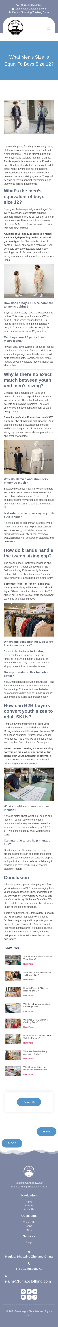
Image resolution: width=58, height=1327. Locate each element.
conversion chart (37, 806)
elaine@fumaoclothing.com (28, 1281)
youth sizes (10, 827)
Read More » (28, 964)
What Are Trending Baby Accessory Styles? (35, 1052)
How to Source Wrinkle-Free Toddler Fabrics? (37, 1036)
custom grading (12, 693)
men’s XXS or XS (13, 526)
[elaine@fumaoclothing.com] (6, 1275)
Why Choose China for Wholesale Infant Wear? (35, 1068)
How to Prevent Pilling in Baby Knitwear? (35, 989)
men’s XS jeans (19, 350)
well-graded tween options (35, 685)
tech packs (10, 861)
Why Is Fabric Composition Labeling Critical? (36, 1005)
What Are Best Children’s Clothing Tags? (35, 1021)
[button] (49, 28)
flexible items (22, 651)
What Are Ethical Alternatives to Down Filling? (37, 973)
